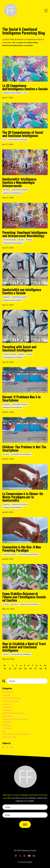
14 (20, 668)
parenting (29, 239)
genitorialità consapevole (20, 189)
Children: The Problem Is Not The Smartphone (24, 448)
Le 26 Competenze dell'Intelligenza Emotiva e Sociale (25, 87)
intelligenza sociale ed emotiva (12, 93)
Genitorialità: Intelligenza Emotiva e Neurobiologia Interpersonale (19, 182)
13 (15, 668)
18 (41, 668)
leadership (7, 722)
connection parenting (9, 239)
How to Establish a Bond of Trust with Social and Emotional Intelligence (24, 647)
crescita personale (10, 701)
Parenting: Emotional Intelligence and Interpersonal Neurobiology (24, 234)
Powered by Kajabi (25, 862)
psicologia (6, 728)
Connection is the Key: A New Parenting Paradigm (21, 548)
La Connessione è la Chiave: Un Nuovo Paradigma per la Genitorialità (22, 497)
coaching (6, 604)
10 (45, 665)
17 (35, 668)
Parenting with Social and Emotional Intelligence (19, 348)
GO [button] (25, 824)
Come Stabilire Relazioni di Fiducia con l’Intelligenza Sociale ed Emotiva (24, 597)
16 (30, 668)
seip (25, 93)
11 (5, 668)
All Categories (8, 692)
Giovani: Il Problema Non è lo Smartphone (21, 398)
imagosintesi (7, 716)
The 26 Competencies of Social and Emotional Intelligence (22, 134)
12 (10, 668)
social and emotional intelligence (18, 139)
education (21, 239)
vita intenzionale (9, 737)
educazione (6, 189)
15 (25, 668)
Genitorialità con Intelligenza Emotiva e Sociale (21, 291)
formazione (7, 710)
